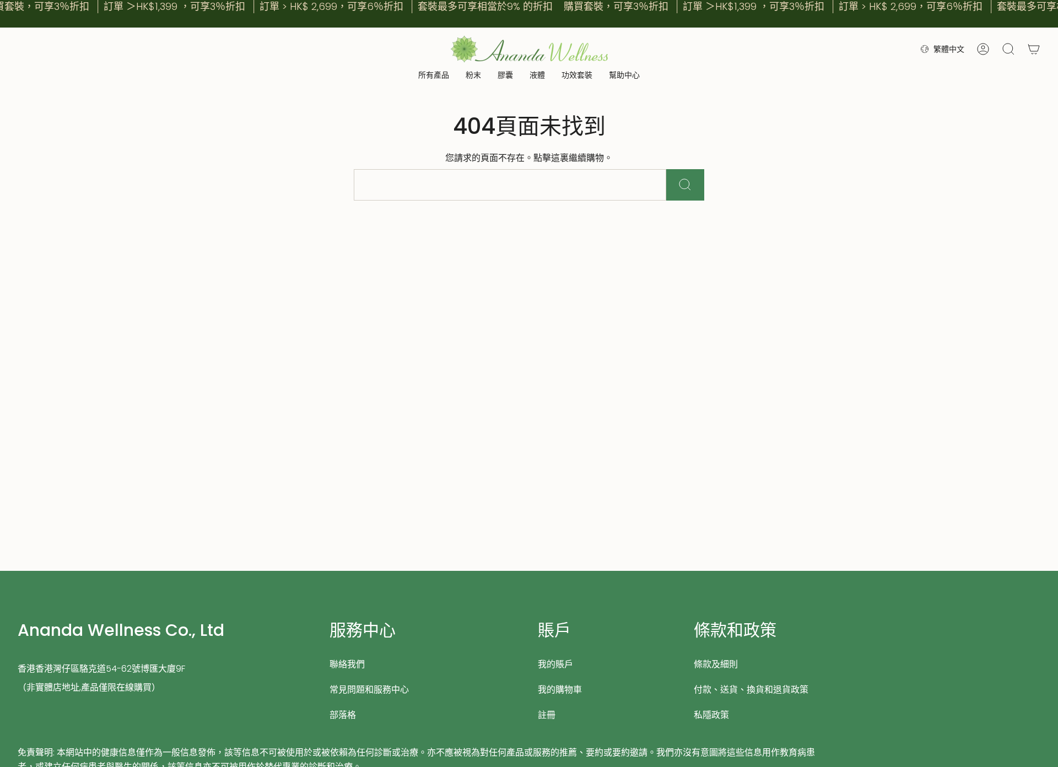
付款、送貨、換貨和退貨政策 (751, 689)
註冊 (546, 715)
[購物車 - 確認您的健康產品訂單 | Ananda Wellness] (1033, 49)
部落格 (343, 715)
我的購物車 (560, 689)
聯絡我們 (347, 664)
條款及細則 (716, 664)
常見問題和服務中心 (369, 689)
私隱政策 (711, 715)
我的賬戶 (555, 664)
